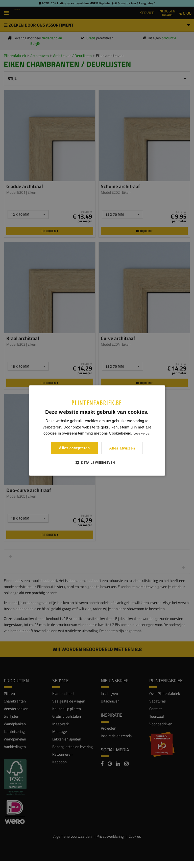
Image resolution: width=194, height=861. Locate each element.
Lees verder (142, 433)
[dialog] (97, 430)
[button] (97, 462)
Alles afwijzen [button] (122, 448)
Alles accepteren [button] (74, 448)
